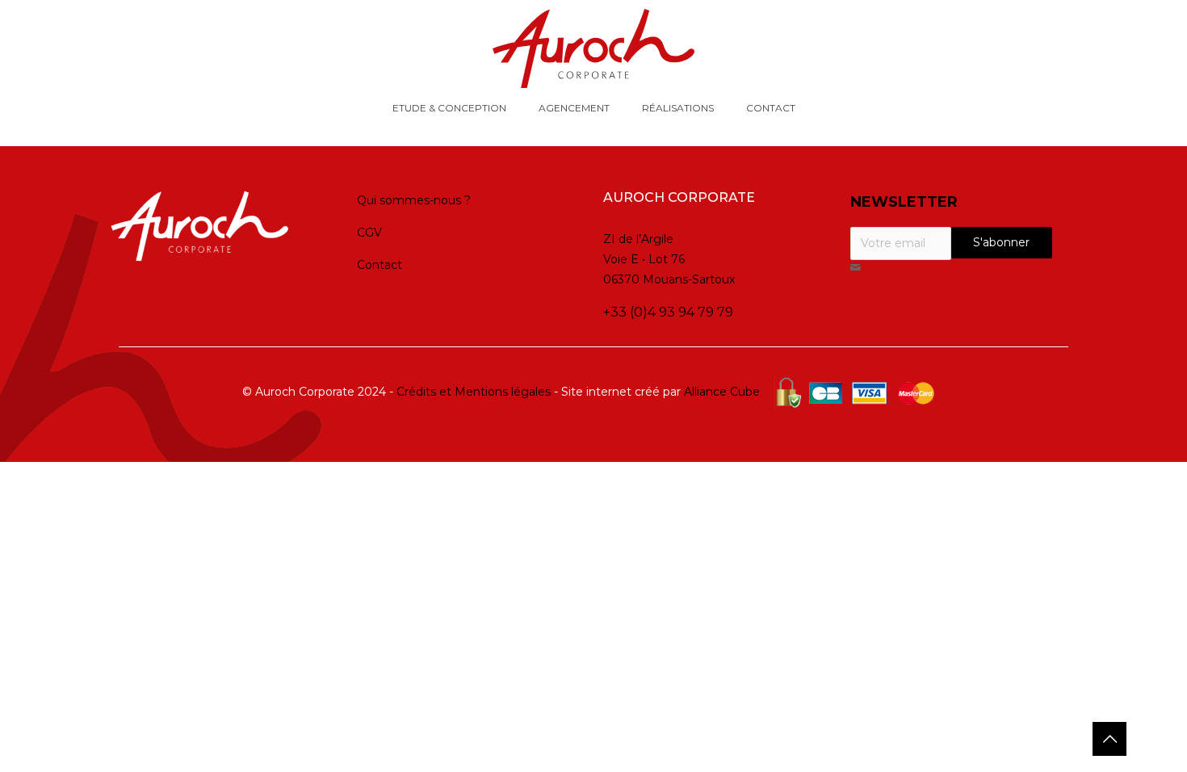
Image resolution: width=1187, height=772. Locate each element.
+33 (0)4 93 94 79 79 (668, 312)
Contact (379, 265)
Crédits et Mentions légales (473, 391)
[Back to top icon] (1109, 739)
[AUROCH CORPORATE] (593, 48)
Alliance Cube (722, 391)
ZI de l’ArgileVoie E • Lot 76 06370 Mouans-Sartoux (669, 259)
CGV (369, 232)
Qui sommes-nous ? (414, 200)
